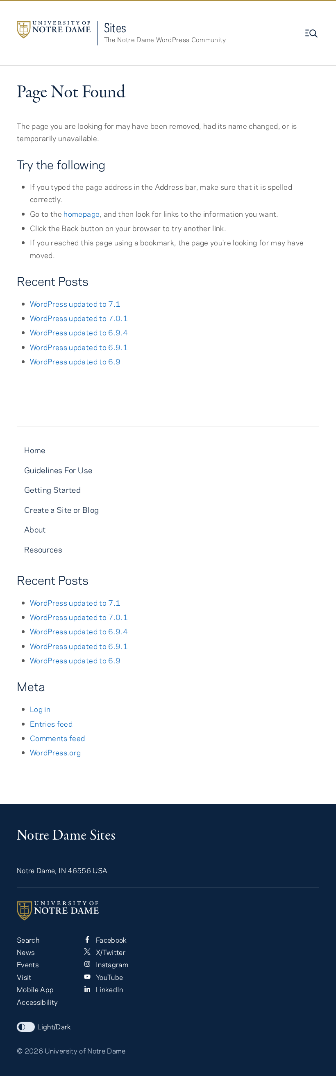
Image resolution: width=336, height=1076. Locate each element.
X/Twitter (109, 952)
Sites (115, 27)
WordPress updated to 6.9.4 (79, 332)
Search (28, 939)
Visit (24, 977)
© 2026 (30, 1050)
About (35, 529)
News (25, 952)
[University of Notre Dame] (168, 911)
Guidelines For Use (58, 470)
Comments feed (57, 738)
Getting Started (52, 490)
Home (34, 450)
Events (28, 964)
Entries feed (51, 724)
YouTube (108, 977)
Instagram (111, 964)
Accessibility (37, 1001)
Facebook (110, 939)
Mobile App (35, 989)
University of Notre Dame (85, 1050)
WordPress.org (55, 752)
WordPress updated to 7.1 (75, 304)
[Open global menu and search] (312, 33)
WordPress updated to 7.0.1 (79, 318)
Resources (43, 549)
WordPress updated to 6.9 (75, 361)
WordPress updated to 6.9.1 (79, 347)
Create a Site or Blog (61, 510)
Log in (40, 709)
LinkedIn (108, 989)
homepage (82, 214)
